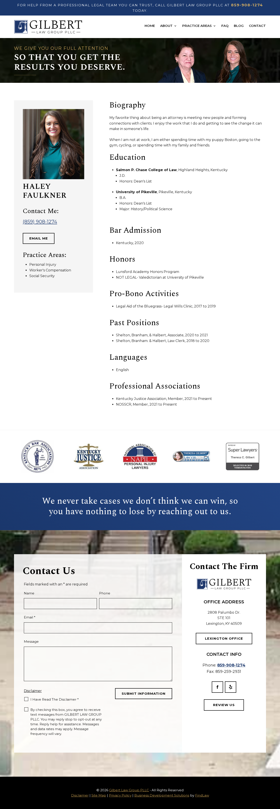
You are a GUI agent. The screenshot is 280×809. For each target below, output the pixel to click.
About (166, 26)
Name (29, 593)
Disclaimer (33, 691)
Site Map (98, 795)
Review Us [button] (224, 705)
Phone (104, 593)
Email (29, 617)
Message (31, 641)
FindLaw (202, 795)
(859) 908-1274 (40, 222)
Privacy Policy (120, 795)
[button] (275, 777)
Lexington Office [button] (224, 638)
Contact (257, 26)
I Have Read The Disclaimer (54, 699)
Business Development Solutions (161, 795)
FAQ (225, 26)
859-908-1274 (247, 5)
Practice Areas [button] (197, 26)
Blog (239, 26)
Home (150, 26)
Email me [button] (38, 238)
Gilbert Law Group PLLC (129, 790)
